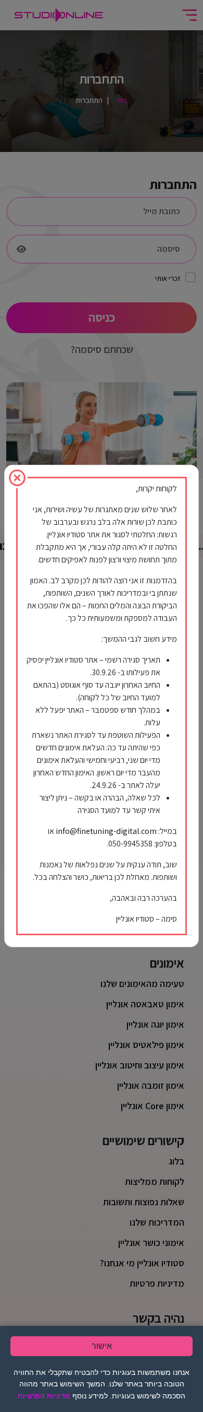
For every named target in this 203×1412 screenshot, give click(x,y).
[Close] (17, 477)
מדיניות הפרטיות (44, 1396)
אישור (102, 1346)
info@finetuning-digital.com (106, 831)
